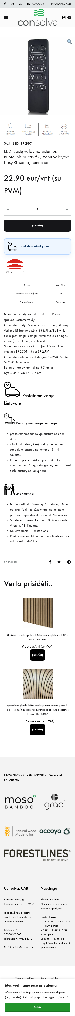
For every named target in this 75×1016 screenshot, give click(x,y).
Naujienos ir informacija (54, 904)
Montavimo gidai (50, 899)
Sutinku (38, 1007)
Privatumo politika (24, 978)
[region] (37, 997)
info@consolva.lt (61, 4)
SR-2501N (45, 352)
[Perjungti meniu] (6, 18)
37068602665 (12, 934)
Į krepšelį (37, 225)
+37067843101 (38, 4)
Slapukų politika (49, 978)
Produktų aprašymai (51, 908)
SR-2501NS (24, 352)
